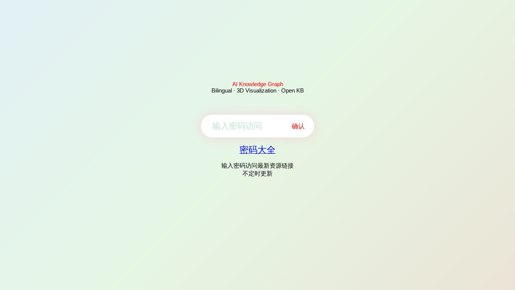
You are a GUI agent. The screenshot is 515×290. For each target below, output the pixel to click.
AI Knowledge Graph (257, 84)
